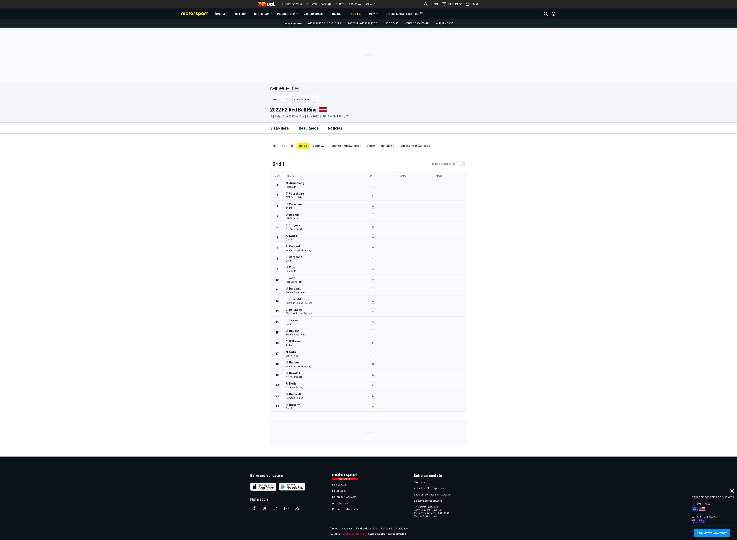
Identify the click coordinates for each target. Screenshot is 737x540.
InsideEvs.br (339, 484)
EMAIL (475, 4)
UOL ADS (369, 4)
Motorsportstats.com (345, 509)
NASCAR (337, 14)
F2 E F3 (356, 14)
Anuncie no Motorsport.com (430, 488)
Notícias (335, 128)
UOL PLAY (355, 4)
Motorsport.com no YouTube (324, 23)
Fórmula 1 (219, 14)
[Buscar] (546, 14)
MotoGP (240, 14)
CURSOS (341, 4)
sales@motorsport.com (428, 500)
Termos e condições (341, 528)
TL (283, 145)
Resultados (309, 128)
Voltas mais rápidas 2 (415, 145)
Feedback (419, 482)
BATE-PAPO (455, 4)
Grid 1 (303, 145)
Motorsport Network (353, 533)
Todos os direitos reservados (387, 533)
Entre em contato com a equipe (432, 494)
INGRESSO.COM (292, 4)
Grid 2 (371, 145)
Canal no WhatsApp (417, 23)
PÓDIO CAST (391, 23)
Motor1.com (339, 490)
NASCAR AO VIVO (444, 23)
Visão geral (280, 128)
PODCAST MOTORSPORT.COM (363, 23)
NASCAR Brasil (313, 14)
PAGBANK (327, 4)
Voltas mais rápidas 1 (346, 145)
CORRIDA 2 (387, 145)
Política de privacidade (394, 528)
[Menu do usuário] (553, 14)
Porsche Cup (286, 14)
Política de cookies (367, 528)
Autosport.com (341, 502)
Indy (372, 14)
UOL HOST (311, 4)
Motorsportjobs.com (344, 496)
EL (274, 145)
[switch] (448, 164)
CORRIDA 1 (319, 145)
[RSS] (297, 508)
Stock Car (261, 14)
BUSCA (434, 4)
